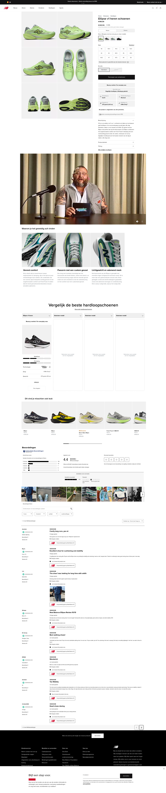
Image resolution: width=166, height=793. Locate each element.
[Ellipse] (35, 415)
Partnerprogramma (88, 754)
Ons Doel (65, 751)
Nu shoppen (36, 388)
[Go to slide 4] (82, 443)
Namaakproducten (88, 757)
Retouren (44, 763)
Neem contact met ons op (29, 751)
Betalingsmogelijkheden (49, 760)
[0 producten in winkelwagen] (160, 8)
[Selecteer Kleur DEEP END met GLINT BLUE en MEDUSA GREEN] (113, 39)
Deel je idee (86, 751)
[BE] (6, 2)
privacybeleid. (86, 784)
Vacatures (65, 763)
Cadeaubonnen (46, 751)
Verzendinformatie (47, 757)
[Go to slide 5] (88, 443)
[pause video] (142, 221)
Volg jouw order (46, 754)
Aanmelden (98, 735)
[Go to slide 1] (81, 3)
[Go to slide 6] (93, 443)
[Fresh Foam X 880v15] (118, 415)
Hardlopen (113, 16)
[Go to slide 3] (84, 3)
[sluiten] (164, 768)
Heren (100, 16)
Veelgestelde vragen (27, 754)
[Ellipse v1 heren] (39, 29)
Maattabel (131, 45)
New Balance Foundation (69, 760)
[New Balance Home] (6, 8)
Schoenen (106, 16)
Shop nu (94, 1)
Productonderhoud (27, 765)
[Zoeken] (152, 8)
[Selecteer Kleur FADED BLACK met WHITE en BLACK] (107, 39)
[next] (140, 414)
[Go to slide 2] (83, 3)
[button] (156, 8)
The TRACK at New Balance (70, 765)
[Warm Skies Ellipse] (90, 415)
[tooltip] (107, 95)
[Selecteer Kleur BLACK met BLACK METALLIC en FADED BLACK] (119, 39)
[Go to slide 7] (99, 443)
